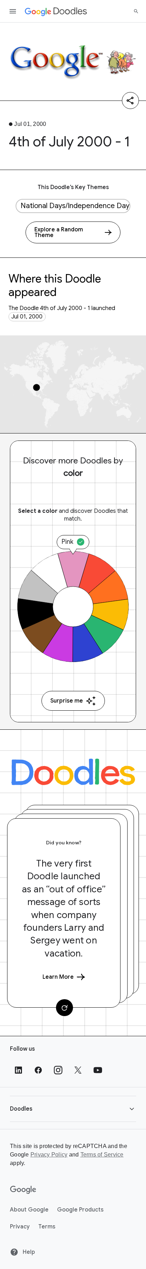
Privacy (20, 1226)
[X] (77, 1070)
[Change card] (64, 1007)
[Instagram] (58, 1070)
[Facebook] (38, 1070)
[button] (73, 1109)
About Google (29, 1209)
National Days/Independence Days (75, 205)
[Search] (136, 11)
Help (28, 1252)
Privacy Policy (49, 1155)
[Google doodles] (56, 11)
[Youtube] (97, 1070)
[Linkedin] (18, 1070)
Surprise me (66, 700)
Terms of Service (102, 1155)
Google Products (80, 1209)
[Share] (130, 100)
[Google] (23, 1190)
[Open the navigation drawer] (12, 11)
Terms (46, 1226)
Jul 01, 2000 (27, 316)
